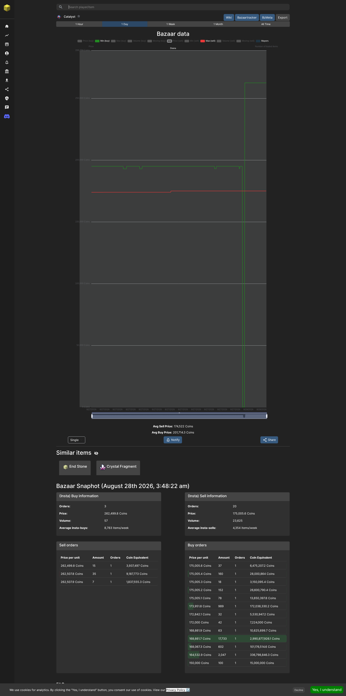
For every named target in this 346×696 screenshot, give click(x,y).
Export (282, 17)
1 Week (171, 24)
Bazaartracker (247, 17)
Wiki (229, 17)
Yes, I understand (326, 690)
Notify (175, 440)
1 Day (124, 24)
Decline (298, 689)
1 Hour (79, 24)
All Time (265, 24)
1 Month (218, 24)
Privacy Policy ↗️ (178, 690)
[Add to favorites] (79, 16)
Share (271, 440)
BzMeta (267, 17)
